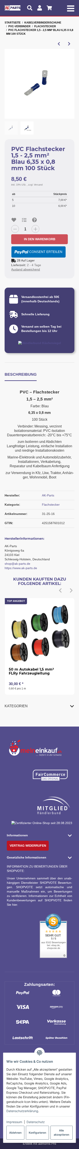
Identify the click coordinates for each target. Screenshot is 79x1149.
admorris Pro (47, 1143)
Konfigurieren (37, 1132)
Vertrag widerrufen (28, 845)
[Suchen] (30, 8)
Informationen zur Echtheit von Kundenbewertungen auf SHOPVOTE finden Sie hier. (39, 900)
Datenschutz (36, 1122)
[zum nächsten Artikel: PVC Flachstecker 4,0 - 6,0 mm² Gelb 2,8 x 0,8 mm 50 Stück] (69, 44)
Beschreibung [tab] (21, 374)
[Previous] (60, 590)
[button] (39, 706)
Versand (38, 184)
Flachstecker (51, 504)
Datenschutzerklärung (22, 1111)
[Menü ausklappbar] (71, 8)
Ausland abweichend (25, 269)
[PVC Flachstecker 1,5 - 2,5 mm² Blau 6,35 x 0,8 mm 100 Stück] (39, 84)
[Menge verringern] (15, 229)
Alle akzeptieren (61, 1132)
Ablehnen (15, 1132)
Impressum (14, 1122)
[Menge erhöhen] (35, 229)
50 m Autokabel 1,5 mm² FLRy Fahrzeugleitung (31, 671)
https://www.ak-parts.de (21, 568)
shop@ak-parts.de (17, 563)
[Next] (71, 590)
